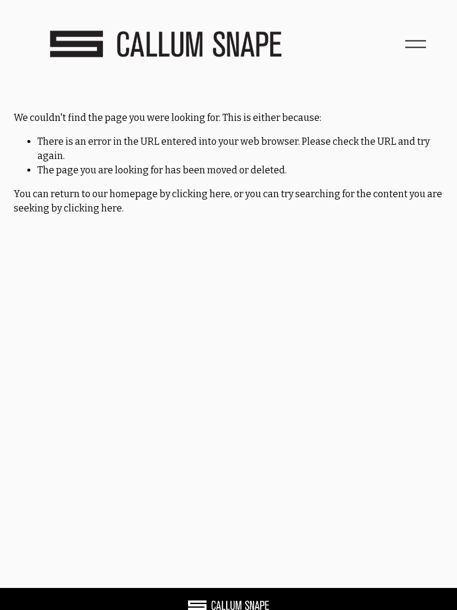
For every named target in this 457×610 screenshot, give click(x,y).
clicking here (201, 194)
